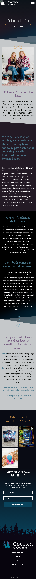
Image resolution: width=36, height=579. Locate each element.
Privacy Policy (18, 564)
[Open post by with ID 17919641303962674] (10, 436)
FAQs (18, 556)
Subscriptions (18, 552)
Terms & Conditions (18, 568)
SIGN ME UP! (18, 504)
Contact (18, 572)
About (18, 560)
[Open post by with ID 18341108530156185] (10, 458)
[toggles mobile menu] (32, 3)
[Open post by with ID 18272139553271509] (26, 436)
